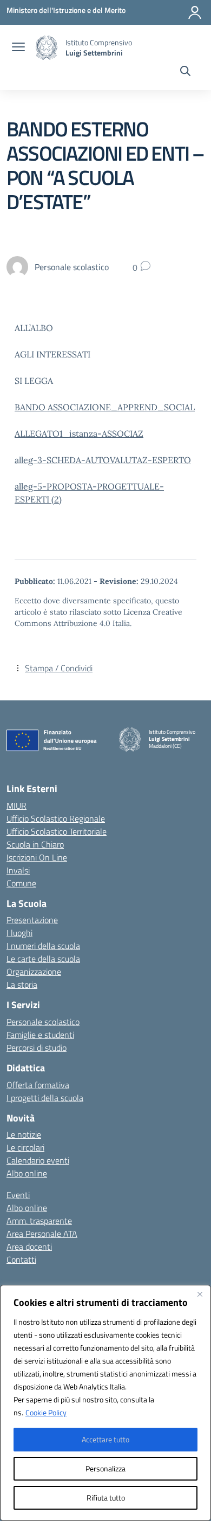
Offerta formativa (37, 1084)
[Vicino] (199, 1294)
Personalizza (105, 1468)
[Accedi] (195, 12)
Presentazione (32, 919)
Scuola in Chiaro (35, 844)
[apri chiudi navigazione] (18, 48)
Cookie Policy (46, 1412)
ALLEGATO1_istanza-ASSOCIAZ (79, 433)
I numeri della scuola (43, 945)
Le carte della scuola (43, 958)
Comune (21, 883)
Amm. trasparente (39, 1220)
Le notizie (23, 1134)
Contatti (21, 1259)
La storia (21, 984)
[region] (105, 1403)
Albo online (26, 1173)
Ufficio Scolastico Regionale (55, 818)
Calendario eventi (37, 1160)
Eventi (18, 1194)
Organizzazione (33, 971)
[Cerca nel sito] (185, 72)
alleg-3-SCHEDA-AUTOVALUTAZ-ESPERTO (103, 460)
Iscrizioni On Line (36, 857)
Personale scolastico (43, 1021)
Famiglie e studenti (40, 1034)
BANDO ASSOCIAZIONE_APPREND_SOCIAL (105, 407)
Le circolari (25, 1147)
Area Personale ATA (41, 1233)
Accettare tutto (105, 1439)
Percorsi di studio (36, 1047)
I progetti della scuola (44, 1097)
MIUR (16, 805)
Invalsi (18, 870)
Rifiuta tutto (106, 1497)
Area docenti (29, 1246)
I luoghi (19, 932)
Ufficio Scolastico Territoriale (56, 831)
